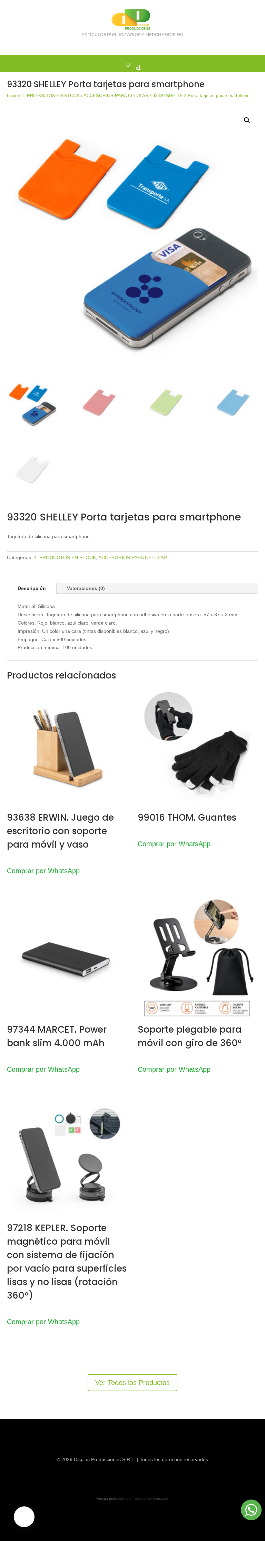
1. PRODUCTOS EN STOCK (51, 95)
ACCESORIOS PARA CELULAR (116, 95)
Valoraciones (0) (86, 588)
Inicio (12, 95)
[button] (247, 120)
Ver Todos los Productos (132, 1382)
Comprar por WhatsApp (43, 871)
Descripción (32, 588)
